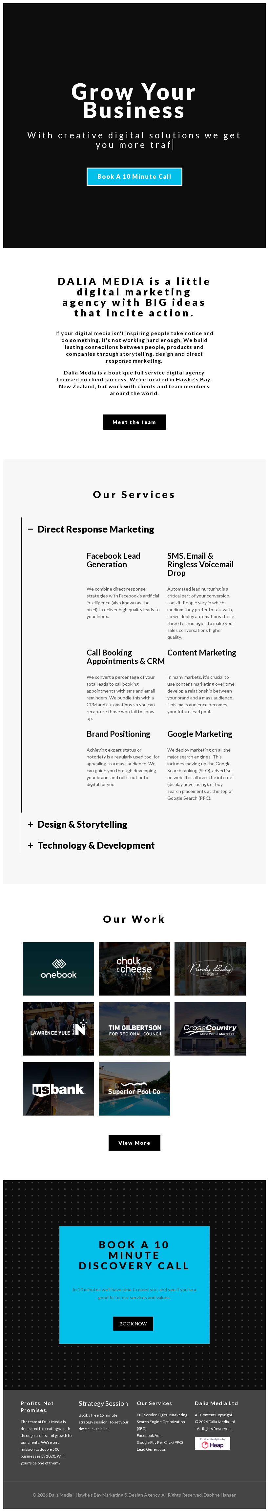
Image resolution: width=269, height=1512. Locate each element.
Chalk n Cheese (127, 959)
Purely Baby (200, 959)
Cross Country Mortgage (209, 1023)
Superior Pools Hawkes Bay (130, 1088)
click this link (99, 1428)
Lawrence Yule (57, 1019)
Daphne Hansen (220, 1495)
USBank (51, 1074)
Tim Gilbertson (136, 1019)
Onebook (55, 954)
